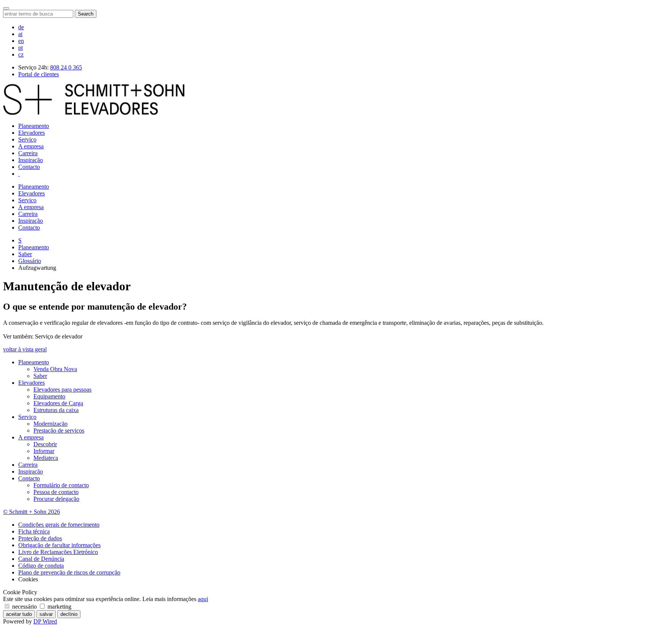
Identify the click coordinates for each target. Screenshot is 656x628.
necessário (24, 606)
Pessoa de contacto (56, 492)
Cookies (28, 579)
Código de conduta (41, 565)
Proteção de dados (40, 538)
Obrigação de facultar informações (59, 545)
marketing (58, 606)
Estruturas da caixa (56, 410)
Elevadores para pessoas (62, 389)
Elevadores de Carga (58, 403)
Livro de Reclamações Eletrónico (58, 552)
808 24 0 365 (66, 67)
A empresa (31, 146)
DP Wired (45, 621)
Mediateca (45, 458)
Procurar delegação (56, 499)
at (20, 34)
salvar (46, 614)
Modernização (50, 423)
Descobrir (45, 444)
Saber (25, 254)
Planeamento (33, 126)
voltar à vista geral (25, 349)
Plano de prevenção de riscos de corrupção (69, 572)
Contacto (29, 167)
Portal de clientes (38, 74)
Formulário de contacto (61, 485)
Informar (43, 451)
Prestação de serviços (58, 430)
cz (21, 54)
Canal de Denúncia (41, 559)
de (21, 27)
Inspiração (30, 160)
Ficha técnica (34, 531)
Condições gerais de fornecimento (58, 524)
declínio (68, 614)
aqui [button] (203, 599)
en (21, 41)
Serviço (27, 139)
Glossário (29, 261)
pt (20, 47)
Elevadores (31, 132)
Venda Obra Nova (55, 369)
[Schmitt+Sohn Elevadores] (93, 113)
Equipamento (49, 396)
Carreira (28, 153)
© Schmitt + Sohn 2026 (31, 511)
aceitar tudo (19, 614)
